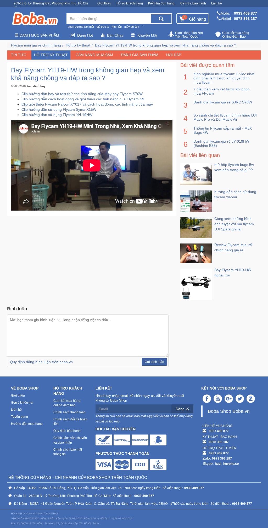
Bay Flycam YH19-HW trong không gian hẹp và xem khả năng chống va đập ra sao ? (165, 45)
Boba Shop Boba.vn (229, 411)
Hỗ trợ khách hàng (129, 3)
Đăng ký (182, 409)
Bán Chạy (115, 35)
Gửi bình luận (154, 362)
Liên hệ (216, 3)
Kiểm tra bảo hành (193, 3)
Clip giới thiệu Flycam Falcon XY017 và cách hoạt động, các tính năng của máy (87, 104)
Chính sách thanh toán (69, 412)
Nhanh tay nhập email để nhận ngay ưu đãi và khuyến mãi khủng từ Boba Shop (140, 398)
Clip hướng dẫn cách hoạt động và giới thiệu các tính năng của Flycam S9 (82, 99)
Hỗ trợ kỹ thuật (78, 45)
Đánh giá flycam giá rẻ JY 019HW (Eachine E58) (221, 143)
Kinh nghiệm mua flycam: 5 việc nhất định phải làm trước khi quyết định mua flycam (223, 78)
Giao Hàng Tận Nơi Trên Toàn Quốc (189, 34)
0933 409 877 (245, 13)
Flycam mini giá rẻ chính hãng (36, 45)
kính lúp (117, 26)
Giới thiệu (104, 3)
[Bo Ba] (35, 19)
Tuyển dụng (19, 417)
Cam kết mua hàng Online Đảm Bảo (235, 34)
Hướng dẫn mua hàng (27, 424)
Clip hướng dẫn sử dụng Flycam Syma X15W (58, 109)
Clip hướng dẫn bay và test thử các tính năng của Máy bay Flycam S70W (82, 94)
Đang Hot (85, 35)
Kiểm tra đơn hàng (161, 3)
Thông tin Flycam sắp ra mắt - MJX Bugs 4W (222, 130)
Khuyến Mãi (147, 35)
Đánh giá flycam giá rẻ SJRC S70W (222, 102)
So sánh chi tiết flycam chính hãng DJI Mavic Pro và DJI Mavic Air (225, 117)
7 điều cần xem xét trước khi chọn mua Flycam (221, 91)
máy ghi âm (131, 26)
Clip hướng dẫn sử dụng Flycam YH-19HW (56, 115)
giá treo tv (103, 26)
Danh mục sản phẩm (39, 35)
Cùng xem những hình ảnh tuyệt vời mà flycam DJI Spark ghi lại (234, 224)
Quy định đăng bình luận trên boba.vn (41, 362)
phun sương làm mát (81, 26)
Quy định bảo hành (67, 431)
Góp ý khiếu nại (22, 402)
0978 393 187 (245, 18)
